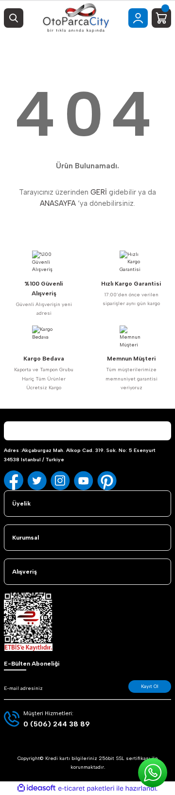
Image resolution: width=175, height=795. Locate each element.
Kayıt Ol (149, 686)
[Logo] (75, 18)
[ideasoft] (36, 788)
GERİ (98, 192)
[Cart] (161, 18)
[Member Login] (138, 18)
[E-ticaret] (86, 788)
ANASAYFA (58, 203)
